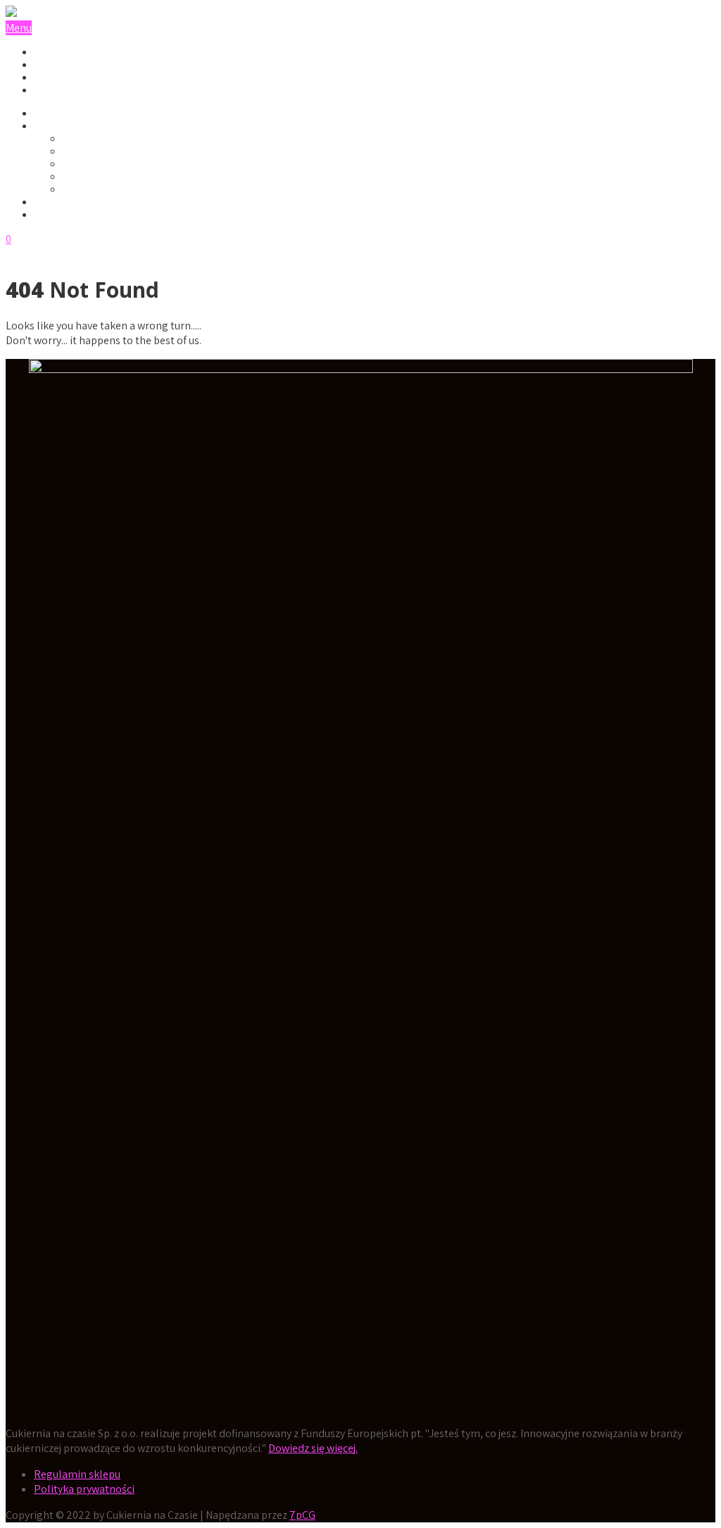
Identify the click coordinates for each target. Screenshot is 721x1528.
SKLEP (49, 202)
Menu (19, 27)
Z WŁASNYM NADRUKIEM (121, 189)
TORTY (49, 64)
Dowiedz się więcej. (313, 1448)
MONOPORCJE (67, 77)
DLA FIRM (84, 138)
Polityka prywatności (84, 1489)
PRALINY (54, 52)
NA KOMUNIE (92, 164)
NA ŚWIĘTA (89, 176)
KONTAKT (57, 214)
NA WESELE (89, 151)
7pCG (302, 1515)
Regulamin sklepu (77, 1474)
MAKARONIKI (64, 90)
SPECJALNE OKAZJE (83, 126)
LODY (46, 113)
